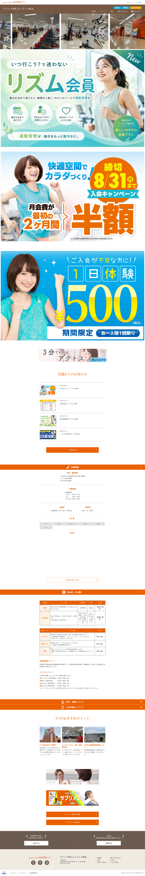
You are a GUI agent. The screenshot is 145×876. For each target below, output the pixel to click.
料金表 (111, 11)
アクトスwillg (40, 858)
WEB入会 (117, 7)
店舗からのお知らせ (123, 11)
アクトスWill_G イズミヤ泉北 (18, 8)
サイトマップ (13, 873)
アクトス (14, 2)
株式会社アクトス (4, 873)
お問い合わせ (137, 11)
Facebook (40, 862)
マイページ (103, 11)
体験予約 (125, 7)
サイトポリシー (23, 873)
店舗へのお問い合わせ (115, 857)
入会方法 (128, 2)
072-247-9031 (67, 480)
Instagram (47, 862)
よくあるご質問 (138, 2)
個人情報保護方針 (33, 873)
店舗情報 (93, 11)
